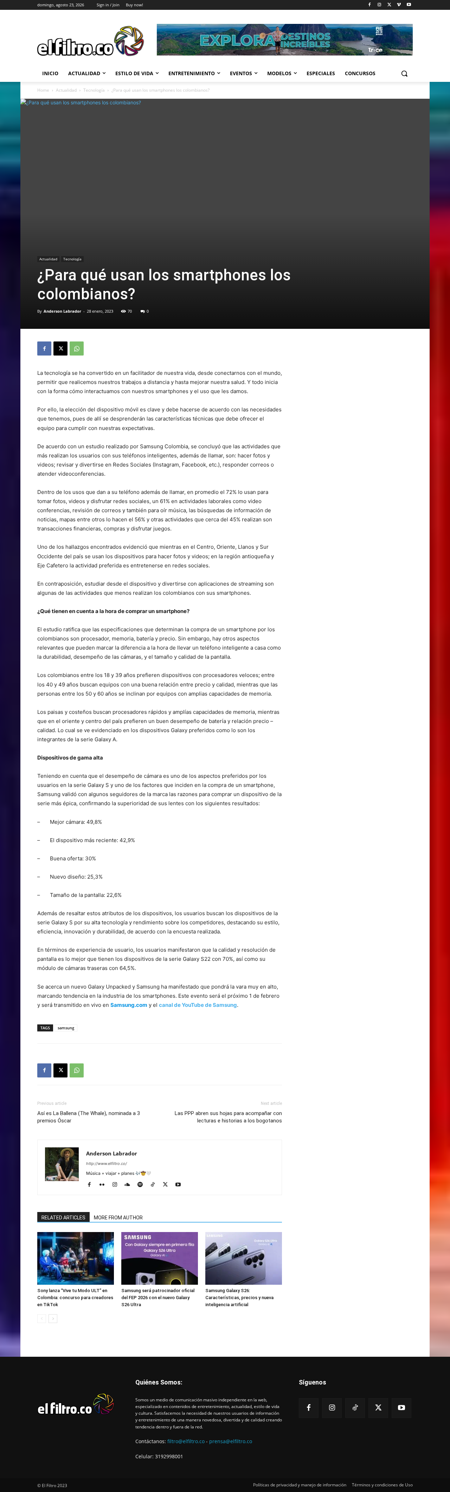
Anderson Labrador (62, 311)
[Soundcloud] (130, 1185)
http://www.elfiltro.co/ (106, 1163)
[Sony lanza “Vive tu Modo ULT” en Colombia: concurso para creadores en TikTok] (75, 1258)
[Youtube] (409, 5)
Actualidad (66, 90)
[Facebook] (370, 5)
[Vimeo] (399, 5)
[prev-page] (41, 1318)
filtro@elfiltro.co (186, 1441)
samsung (66, 1027)
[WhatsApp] (77, 348)
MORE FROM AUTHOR (118, 1217)
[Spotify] (142, 1185)
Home (43, 90)
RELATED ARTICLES (63, 1217)
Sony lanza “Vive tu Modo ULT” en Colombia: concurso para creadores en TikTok (75, 1297)
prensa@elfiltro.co (230, 1441)
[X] (389, 5)
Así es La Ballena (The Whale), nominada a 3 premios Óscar (88, 1117)
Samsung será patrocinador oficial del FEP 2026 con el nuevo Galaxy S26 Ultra (157, 1297)
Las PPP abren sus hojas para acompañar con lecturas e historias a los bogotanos (228, 1117)
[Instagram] (379, 5)
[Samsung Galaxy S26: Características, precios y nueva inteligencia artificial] (243, 1258)
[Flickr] (104, 1185)
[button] (404, 73)
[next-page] (53, 1318)
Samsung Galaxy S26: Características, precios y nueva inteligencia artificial (239, 1297)
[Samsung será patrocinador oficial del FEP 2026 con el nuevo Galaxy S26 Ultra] (159, 1258)
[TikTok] (155, 1185)
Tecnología (94, 90)
